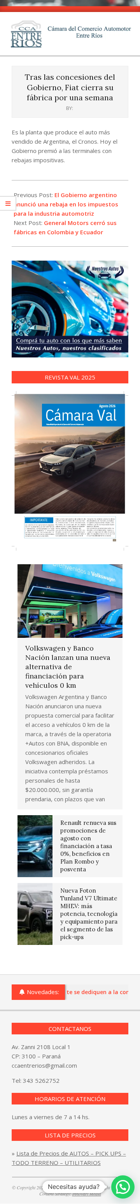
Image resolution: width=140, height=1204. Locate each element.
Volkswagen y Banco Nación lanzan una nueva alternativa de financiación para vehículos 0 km (67, 667)
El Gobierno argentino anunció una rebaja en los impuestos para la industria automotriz (66, 204)
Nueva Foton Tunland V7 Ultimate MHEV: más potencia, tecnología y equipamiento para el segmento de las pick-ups (88, 914)
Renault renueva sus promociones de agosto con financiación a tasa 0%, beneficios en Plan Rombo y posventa (88, 846)
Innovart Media (86, 1193)
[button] (123, 1187)
